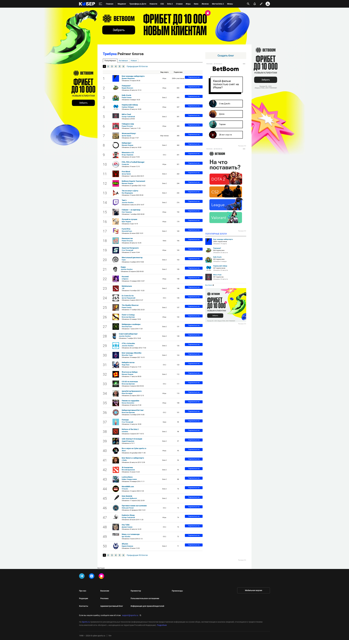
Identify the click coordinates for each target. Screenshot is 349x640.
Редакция (83, 598)
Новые (134, 60)
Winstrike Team (127, 355)
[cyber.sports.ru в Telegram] (82, 576)
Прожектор (136, 591)
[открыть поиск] (248, 4)
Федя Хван (125, 365)
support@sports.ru (130, 615)
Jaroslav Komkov (128, 202)
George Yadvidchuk (128, 117)
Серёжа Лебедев (128, 107)
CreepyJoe (125, 164)
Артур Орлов (126, 174)
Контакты (83, 606)
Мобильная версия (253, 590)
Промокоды (177, 591)
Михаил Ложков (127, 145)
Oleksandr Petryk (128, 508)
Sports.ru (86, 622)
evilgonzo (125, 279)
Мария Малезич (127, 88)
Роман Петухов (127, 126)
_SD (123, 288)
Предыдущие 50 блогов (137, 66)
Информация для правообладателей (147, 606)
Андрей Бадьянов (128, 441)
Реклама (104, 598)
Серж (124, 260)
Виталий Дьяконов (128, 470)
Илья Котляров (127, 393)
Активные (123, 60)
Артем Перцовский (128, 298)
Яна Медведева (127, 193)
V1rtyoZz (125, 489)
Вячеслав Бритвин (128, 317)
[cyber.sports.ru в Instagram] (102, 576)
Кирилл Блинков (127, 546)
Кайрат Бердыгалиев (129, 479)
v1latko (124, 460)
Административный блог (111, 606)
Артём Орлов (126, 136)
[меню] (100, 4)
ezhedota (125, 431)
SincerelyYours (127, 231)
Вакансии (104, 591)
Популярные (110, 60)
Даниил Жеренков (128, 78)
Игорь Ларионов (127, 155)
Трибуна (110, 54)
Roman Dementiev (128, 403)
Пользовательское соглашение (145, 598)
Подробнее (162, 625)
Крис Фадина (126, 222)
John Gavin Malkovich (129, 498)
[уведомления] (254, 4)
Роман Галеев (126, 97)
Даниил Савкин (127, 527)
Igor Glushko (126, 536)
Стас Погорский (127, 250)
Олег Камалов (127, 212)
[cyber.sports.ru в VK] (92, 576)
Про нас (82, 591)
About (124, 451)
